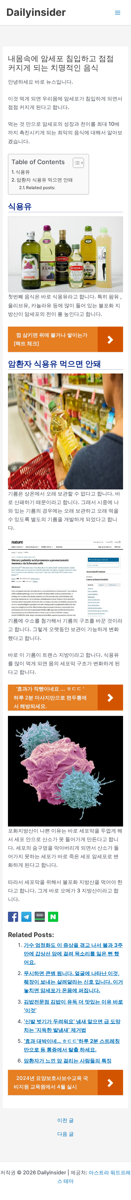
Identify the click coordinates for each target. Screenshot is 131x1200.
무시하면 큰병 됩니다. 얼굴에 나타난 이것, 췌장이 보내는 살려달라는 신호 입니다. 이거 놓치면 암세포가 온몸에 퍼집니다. (73, 981)
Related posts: (40, 187)
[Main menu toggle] (117, 12)
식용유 (23, 172)
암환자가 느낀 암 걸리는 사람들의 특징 (68, 1060)
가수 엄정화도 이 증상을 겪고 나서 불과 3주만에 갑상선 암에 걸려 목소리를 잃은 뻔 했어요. (73, 953)
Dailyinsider (36, 12)
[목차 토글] (75, 162)
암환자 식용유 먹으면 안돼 (45, 180)
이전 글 (65, 1120)
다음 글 (65, 1133)
